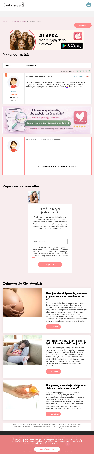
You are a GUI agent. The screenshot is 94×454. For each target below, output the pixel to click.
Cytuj (75, 76)
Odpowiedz (83, 25)
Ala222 (13, 92)
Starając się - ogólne (18, 21)
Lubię (81, 76)
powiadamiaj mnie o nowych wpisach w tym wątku (59, 166)
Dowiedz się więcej (52, 443)
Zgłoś (88, 76)
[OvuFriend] (13, 6)
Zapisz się (50, 264)
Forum (4, 21)
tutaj (33, 257)
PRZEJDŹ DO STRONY (47, 449)
